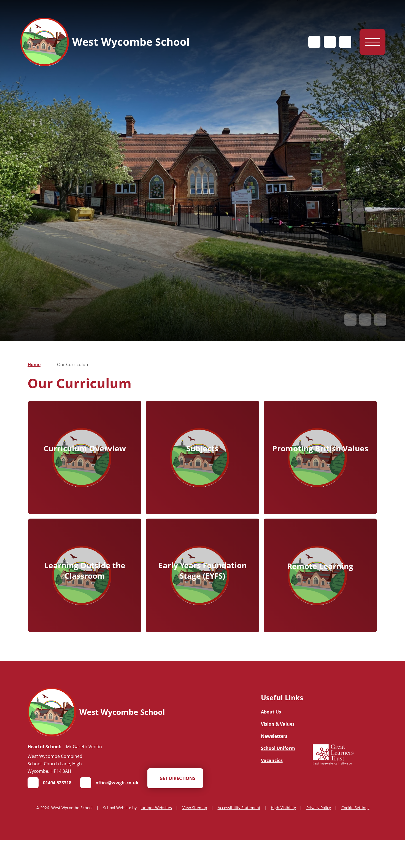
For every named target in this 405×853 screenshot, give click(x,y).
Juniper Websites (156, 807)
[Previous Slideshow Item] (350, 319)
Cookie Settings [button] (355, 807)
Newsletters (274, 736)
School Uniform (278, 748)
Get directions (177, 778)
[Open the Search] (345, 42)
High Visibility (283, 807)
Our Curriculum (73, 364)
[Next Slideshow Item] (365, 319)
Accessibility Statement (239, 807)
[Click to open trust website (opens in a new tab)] (333, 755)
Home (34, 364)
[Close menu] (372, 41)
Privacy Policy (318, 807)
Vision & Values (278, 724)
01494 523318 (57, 783)
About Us (271, 712)
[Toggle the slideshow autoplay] (380, 319)
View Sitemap (194, 807)
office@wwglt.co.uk (117, 783)
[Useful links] (314, 42)
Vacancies (272, 760)
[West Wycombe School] (44, 42)
